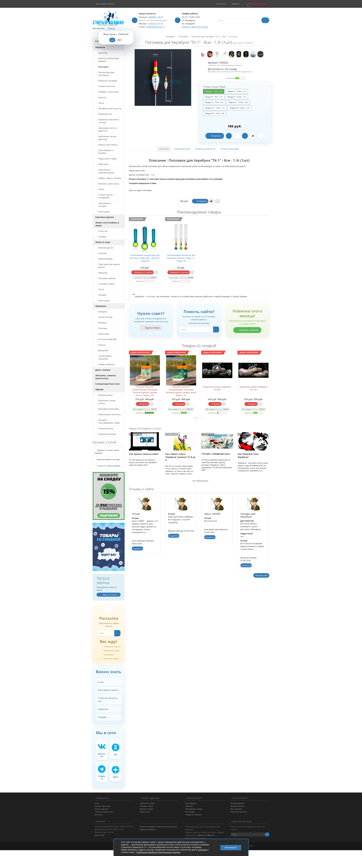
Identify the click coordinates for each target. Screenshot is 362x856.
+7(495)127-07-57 (155, 23)
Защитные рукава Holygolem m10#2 (181, 388)
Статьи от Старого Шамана (108, 466)
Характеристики (182, 148)
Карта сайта (145, 812)
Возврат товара (146, 809)
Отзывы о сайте (146, 806)
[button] (256, 4)
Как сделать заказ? (108, 690)
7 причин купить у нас (108, 700)
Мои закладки (236, 809)
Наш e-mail (99, 835)
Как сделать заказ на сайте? (144, 454)
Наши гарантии (101, 809)
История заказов (237, 806)
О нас (101, 682)
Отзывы (102, 717)
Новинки (189, 806)
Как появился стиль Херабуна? (248, 456)
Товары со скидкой (193, 814)
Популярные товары (193, 809)
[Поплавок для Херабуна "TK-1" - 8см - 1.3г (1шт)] (163, 77)
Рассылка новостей (238, 812)
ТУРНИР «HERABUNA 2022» (216, 454)
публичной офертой (206, 835)
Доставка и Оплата (105, 3)
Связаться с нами (147, 803)
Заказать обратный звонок (195, 26)
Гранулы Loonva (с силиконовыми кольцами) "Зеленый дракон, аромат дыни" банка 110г (145, 391)
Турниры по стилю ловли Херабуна (106, 451)
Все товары (190, 812)
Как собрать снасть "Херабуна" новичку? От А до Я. (180, 457)
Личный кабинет (237, 803)
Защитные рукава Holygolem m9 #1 (253, 388)
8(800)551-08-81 (155, 17)
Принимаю (231, 847)
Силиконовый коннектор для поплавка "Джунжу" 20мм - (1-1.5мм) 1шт (181, 258)
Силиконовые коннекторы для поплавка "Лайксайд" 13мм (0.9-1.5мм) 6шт (144, 258)
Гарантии (103, 709)
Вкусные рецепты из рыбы (108, 459)
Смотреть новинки (249, 329)
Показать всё (261, 575)
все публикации (200, 480)
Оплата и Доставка (229, 148)
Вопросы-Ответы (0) (205, 148)
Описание (164, 148)
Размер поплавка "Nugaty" (215, 87)
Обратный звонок (110, 595)
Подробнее (137, 548)
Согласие (202, 849)
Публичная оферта (148, 829)
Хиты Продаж (190, 803)
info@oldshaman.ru (155, 26)
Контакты (99, 814)
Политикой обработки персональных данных (158, 852)
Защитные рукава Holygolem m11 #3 (217, 388)
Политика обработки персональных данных (158, 826)
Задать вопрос (152, 327)
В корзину (216, 135)
